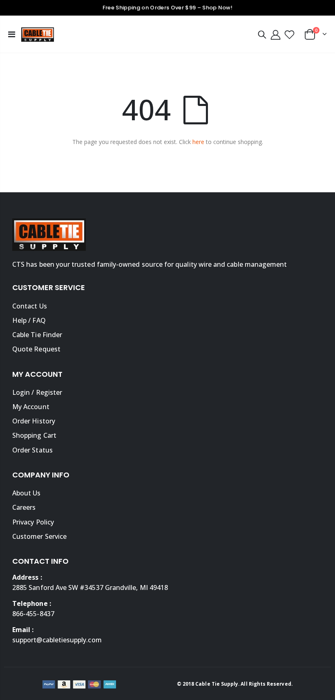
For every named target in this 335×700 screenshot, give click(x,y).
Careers (24, 507)
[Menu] (11, 34)
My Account (30, 406)
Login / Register (37, 392)
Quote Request (36, 348)
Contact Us (29, 306)
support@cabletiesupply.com (57, 639)
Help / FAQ (29, 320)
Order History (33, 420)
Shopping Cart (34, 435)
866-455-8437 (33, 613)
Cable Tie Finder (37, 334)
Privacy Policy (33, 522)
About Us (26, 492)
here (198, 142)
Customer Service (39, 536)
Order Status (32, 450)
